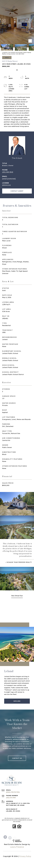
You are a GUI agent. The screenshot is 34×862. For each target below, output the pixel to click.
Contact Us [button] (17, 758)
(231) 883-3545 (7, 172)
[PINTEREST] (24, 835)
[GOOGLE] (29, 835)
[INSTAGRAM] (10, 835)
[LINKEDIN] (14, 835)
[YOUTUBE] (19, 835)
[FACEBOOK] (5, 835)
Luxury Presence (17, 847)
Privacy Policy (25, 856)
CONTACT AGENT (17, 191)
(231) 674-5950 (11, 797)
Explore (17, 701)
